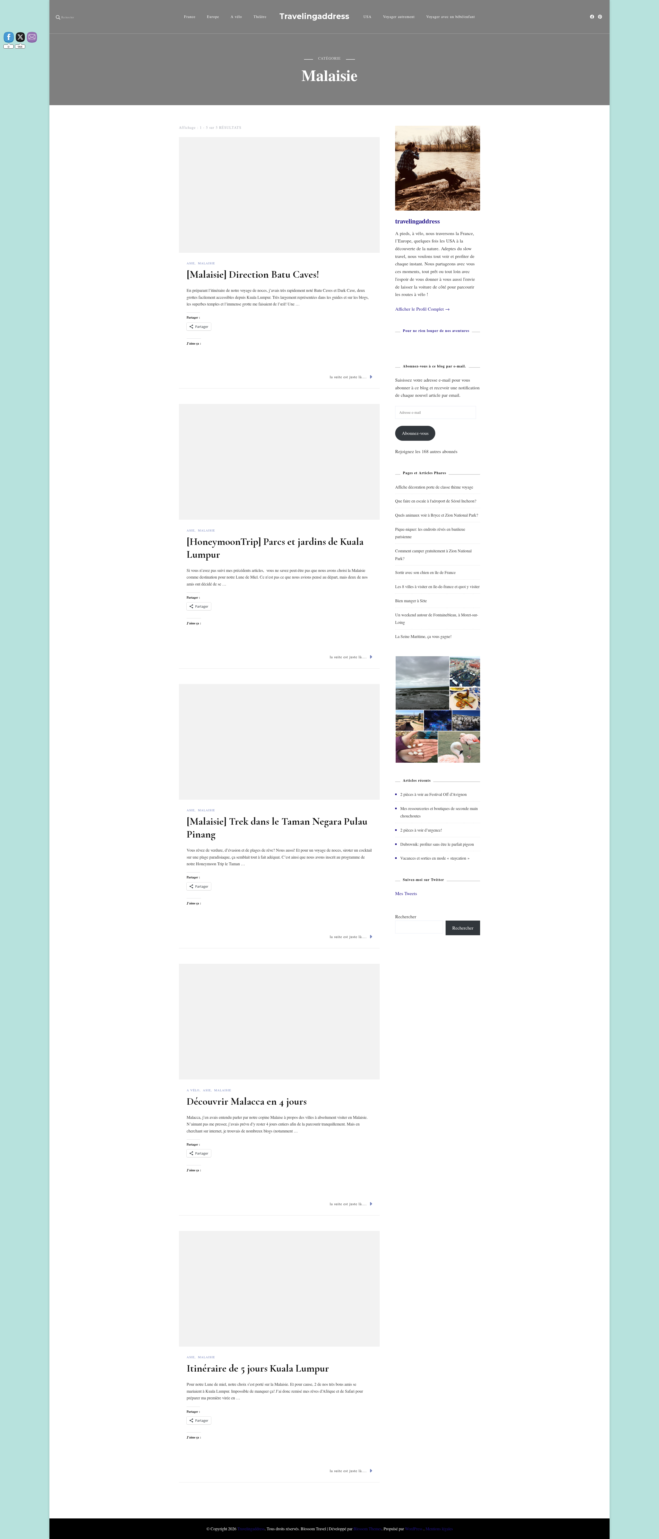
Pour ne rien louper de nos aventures (436, 330)
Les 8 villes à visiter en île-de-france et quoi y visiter (437, 586)
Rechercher (405, 916)
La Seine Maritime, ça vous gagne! (423, 636)
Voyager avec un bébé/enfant (450, 16)
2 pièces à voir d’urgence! (421, 830)
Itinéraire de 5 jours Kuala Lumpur (258, 1368)
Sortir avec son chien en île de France (425, 572)
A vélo (236, 16)
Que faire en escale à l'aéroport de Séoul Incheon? (435, 500)
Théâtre (260, 16)
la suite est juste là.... (348, 376)
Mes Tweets (406, 893)
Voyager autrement (399, 16)
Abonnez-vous (415, 433)
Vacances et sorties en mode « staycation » (435, 858)
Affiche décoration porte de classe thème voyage (434, 487)
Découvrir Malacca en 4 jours (247, 1101)
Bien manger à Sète (411, 600)
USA (367, 16)
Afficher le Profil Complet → (422, 309)
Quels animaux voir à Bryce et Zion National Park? (436, 515)
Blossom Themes (367, 1528)
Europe (213, 16)
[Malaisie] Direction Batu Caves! (253, 274)
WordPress (413, 1528)
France (189, 16)
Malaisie (206, 263)
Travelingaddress (314, 16)
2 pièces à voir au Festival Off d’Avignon (433, 794)
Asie (191, 263)
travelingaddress (417, 221)
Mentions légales (439, 1528)
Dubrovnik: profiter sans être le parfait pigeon (437, 844)
